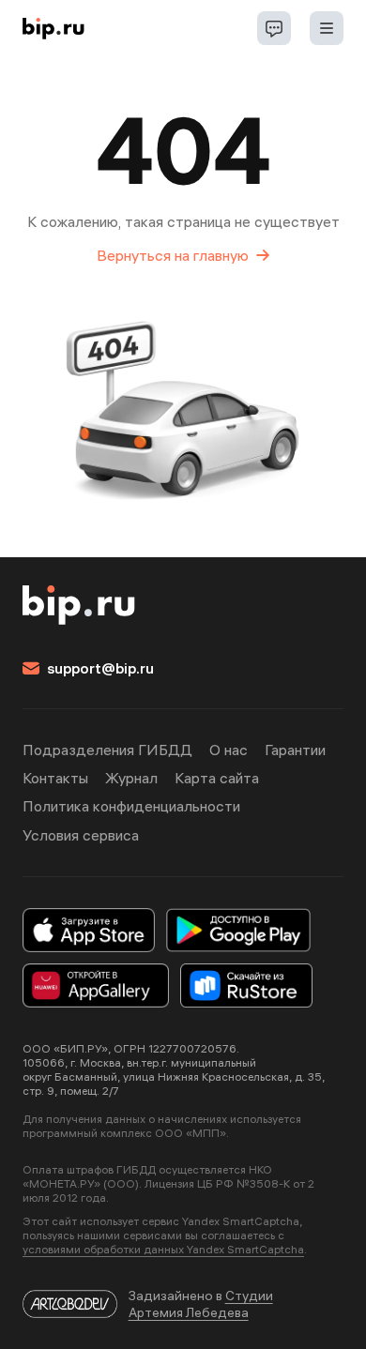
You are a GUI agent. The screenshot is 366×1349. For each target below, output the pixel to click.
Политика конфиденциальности (131, 805)
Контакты (55, 777)
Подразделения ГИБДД (107, 749)
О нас (228, 749)
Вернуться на (173, 255)
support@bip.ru (100, 668)
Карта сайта (217, 777)
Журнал (131, 777)
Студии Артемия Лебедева (201, 1304)
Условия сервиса (81, 835)
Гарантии (295, 749)
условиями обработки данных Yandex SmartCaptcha (163, 1249)
